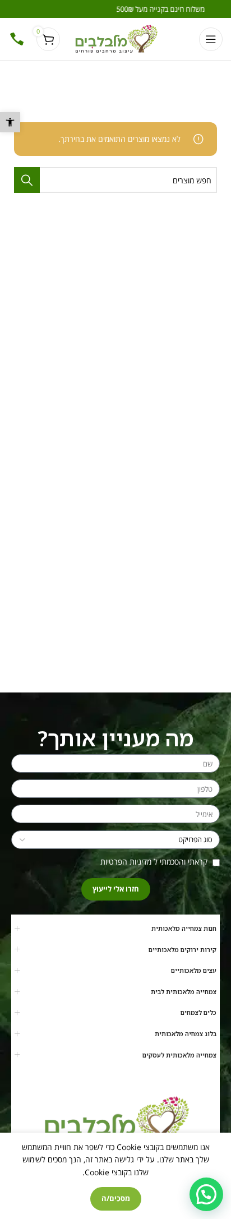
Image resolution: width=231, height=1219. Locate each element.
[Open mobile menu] (210, 39)
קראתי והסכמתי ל (155, 861)
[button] (10, 122)
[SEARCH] (27, 180)
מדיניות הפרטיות (125, 861)
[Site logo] (115, 38)
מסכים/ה (115, 1198)
